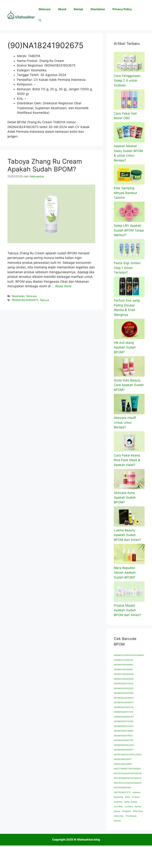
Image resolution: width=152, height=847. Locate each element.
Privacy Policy (122, 9)
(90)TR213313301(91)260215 (127, 783)
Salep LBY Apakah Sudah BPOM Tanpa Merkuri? (129, 230)
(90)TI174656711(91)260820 (127, 768)
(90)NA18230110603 (124, 698)
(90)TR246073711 (122, 792)
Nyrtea (138, 806)
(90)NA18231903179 (123, 707)
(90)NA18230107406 (124, 693)
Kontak (78, 9)
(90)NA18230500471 (124, 702)
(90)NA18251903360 (124, 745)
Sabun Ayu (119, 816)
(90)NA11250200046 (124, 674)
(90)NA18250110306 (123, 721)
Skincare (45, 9)
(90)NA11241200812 (123, 669)
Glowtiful (118, 802)
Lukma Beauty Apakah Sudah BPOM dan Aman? (127, 535)
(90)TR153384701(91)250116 (127, 773)
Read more (63, 286)
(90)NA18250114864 (123, 731)
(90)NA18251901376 (123, 740)
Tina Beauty (131, 816)
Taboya (44, 300)
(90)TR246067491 (122, 787)
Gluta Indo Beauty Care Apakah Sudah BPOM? (129, 385)
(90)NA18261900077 (124, 750)
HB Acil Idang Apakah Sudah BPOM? (125, 347)
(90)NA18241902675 (25, 300)
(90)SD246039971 (123, 759)
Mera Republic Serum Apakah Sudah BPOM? (125, 572)
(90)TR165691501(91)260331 (128, 778)
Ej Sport (136, 797)
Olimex (117, 811)
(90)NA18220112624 (123, 683)
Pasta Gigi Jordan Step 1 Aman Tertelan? (127, 267)
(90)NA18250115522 (123, 735)
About (62, 9)
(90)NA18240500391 (124, 717)
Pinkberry (126, 811)
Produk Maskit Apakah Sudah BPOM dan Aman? (127, 610)
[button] (40, 20)
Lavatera (129, 806)
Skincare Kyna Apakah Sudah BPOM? (125, 497)
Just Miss (118, 806)
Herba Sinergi (130, 802)
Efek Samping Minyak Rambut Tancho (125, 192)
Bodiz (127, 797)
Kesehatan (18, 296)
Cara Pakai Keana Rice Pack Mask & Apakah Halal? (127, 460)
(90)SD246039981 (123, 764)
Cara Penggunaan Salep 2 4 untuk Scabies (127, 80)
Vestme (117, 821)
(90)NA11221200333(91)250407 (129, 655)
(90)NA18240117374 (123, 712)
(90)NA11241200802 (123, 665)
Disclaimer (98, 9)
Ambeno (136, 792)
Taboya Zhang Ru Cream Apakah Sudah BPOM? (44, 165)
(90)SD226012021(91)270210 (127, 754)
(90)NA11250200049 (124, 679)
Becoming (118, 797)
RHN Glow (138, 811)
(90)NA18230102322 (123, 688)
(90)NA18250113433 (123, 726)
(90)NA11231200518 (123, 660)
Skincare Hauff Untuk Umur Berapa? (125, 422)
